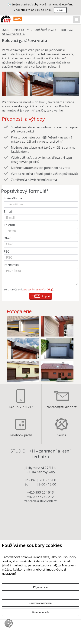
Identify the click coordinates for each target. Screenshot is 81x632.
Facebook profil (21, 435)
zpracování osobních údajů (37, 289)
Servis (61, 435)
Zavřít (60, 10)
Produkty (21, 30)
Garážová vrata (45, 30)
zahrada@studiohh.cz (62, 407)
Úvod (5, 30)
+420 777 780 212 (20, 407)
